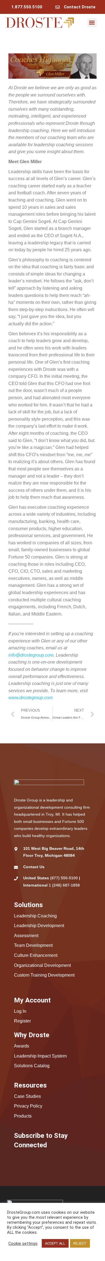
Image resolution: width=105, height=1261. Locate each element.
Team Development (33, 945)
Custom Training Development (44, 975)
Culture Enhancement (35, 955)
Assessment (26, 935)
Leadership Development (39, 925)
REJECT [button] (80, 1243)
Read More (18, 1251)
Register (22, 1021)
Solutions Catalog (32, 1065)
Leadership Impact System (40, 1056)
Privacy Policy (28, 1106)
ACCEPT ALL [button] (55, 1243)
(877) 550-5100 (64, 878)
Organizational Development (42, 965)
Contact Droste (79, 6)
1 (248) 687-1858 (64, 885)
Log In (20, 1011)
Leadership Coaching (35, 916)
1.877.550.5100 (26, 6)
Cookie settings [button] (23, 1243)
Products (23, 1116)
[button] (92, 22)
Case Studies (27, 1096)
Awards (21, 1046)
